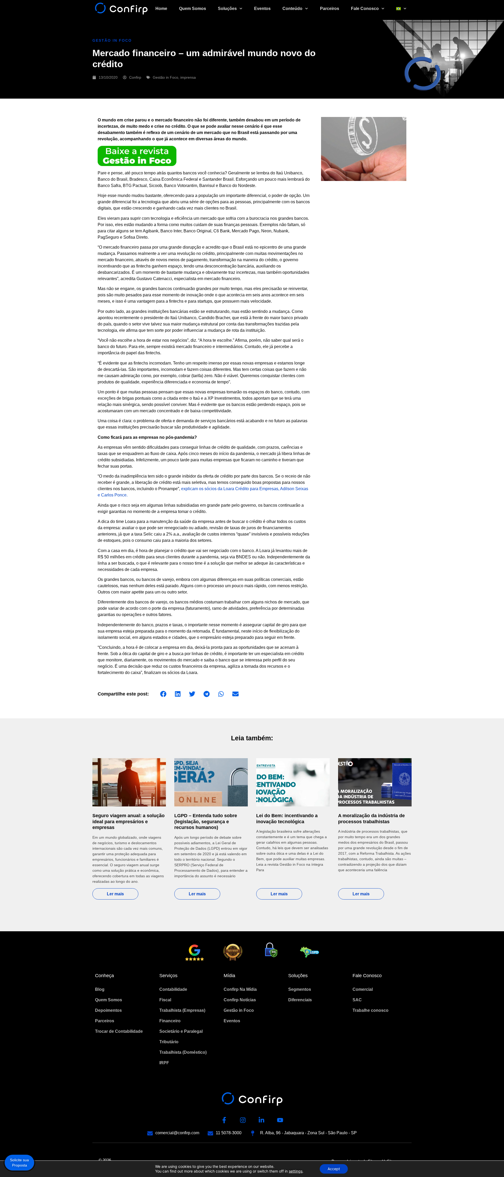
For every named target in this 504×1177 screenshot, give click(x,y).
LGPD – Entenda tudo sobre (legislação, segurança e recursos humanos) (205, 821)
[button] (163, 694)
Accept (334, 1169)
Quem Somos (192, 8)
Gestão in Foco (165, 77)
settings (295, 1171)
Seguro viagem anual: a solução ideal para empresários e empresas (128, 821)
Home (161, 8)
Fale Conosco (365, 8)
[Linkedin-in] (261, 1120)
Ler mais (115, 894)
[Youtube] (280, 1120)
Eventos (262, 8)
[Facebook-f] (224, 1120)
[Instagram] (243, 1120)
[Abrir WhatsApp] (491, 1164)
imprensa (188, 77)
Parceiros (329, 8)
